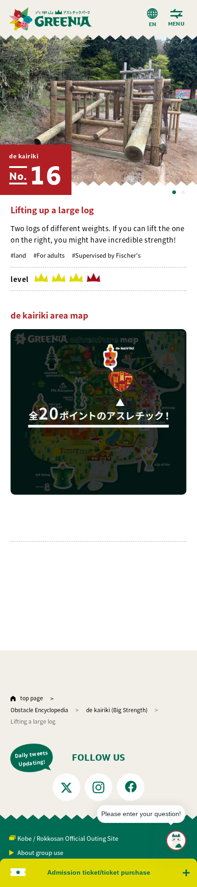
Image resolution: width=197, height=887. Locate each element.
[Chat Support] (176, 840)
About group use (40, 852)
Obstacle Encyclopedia (39, 710)
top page (31, 698)
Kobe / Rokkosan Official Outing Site (67, 838)
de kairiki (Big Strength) (117, 710)
